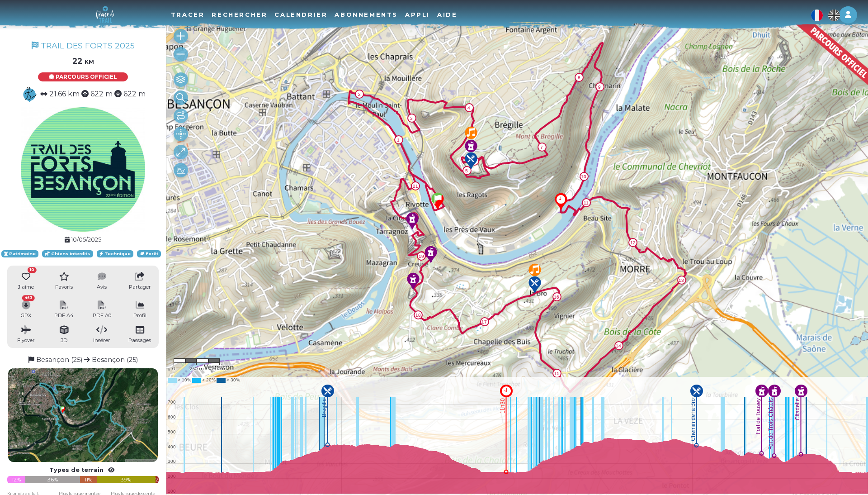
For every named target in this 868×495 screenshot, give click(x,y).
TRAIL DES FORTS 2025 (86, 45)
